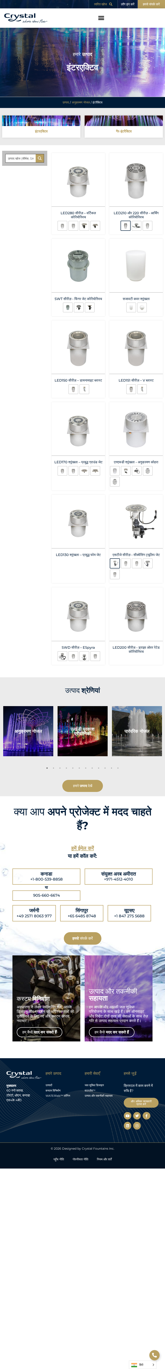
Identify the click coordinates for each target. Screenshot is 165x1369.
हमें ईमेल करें (82, 810)
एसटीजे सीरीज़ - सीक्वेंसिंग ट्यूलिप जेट (136, 533)
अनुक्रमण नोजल (81, 102)
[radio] (66, 224)
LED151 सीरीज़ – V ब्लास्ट (136, 375)
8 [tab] (92, 729)
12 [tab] (118, 729)
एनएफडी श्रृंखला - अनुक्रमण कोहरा (136, 454)
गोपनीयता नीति (80, 1121)
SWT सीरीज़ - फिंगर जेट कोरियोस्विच (78, 296)
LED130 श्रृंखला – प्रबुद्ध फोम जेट (78, 533)
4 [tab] (66, 729)
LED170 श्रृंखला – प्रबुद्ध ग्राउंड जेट (78, 454)
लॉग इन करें (127, 4)
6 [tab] (79, 729)
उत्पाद (66, 102)
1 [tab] (47, 729)
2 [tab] (53, 729)
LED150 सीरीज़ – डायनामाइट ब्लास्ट (78, 375)
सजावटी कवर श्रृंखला (136, 296)
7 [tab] (86, 729)
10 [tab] (105, 729)
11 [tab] (111, 729)
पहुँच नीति (58, 1121)
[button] (101, 18)
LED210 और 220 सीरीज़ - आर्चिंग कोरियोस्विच (136, 215)
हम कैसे (39, 993)
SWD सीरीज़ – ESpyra (78, 612)
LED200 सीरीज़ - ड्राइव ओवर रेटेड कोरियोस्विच (136, 614)
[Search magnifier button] (40, 158)
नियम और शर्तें (104, 1121)
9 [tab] (98, 729)
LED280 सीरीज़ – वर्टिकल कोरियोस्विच (78, 215)
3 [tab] (60, 729)
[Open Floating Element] (154, 1355)
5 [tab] (73, 729)
